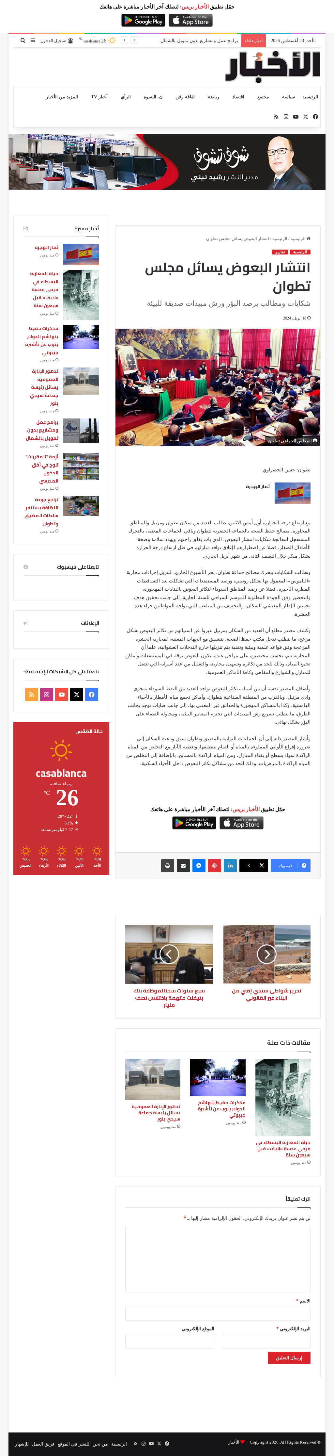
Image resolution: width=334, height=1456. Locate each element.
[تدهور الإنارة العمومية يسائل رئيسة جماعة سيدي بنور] (153, 1079)
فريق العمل (43, 1444)
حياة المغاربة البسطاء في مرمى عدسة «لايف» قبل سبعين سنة (283, 1148)
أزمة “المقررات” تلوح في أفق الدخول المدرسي (192, 40)
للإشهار (22, 1444)
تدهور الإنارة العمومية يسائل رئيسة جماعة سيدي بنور (156, 1112)
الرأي (126, 96)
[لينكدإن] (230, 865)
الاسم (303, 1301)
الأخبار (233, 1442)
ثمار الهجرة (258, 486)
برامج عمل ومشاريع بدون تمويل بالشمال (42, 430)
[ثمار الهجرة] (293, 493)
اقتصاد (238, 96)
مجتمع (263, 96)
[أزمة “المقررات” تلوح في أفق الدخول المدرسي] (81, 466)
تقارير (280, 252)
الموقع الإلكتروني (198, 1328)
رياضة (213, 96)
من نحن (100, 1444)
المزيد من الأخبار (62, 96)
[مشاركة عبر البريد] (183, 865)
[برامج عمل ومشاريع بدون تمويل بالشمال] (81, 430)
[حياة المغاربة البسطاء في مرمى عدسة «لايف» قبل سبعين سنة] (283, 1097)
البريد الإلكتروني (293, 1328)
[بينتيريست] (214, 865)
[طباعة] (167, 865)
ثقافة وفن (185, 96)
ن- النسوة (153, 96)
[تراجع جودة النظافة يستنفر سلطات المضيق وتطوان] (81, 506)
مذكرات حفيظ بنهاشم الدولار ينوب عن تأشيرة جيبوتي (222, 1108)
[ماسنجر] (198, 865)
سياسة (288, 96)
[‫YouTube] (61, 694)
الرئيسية (310, 96)
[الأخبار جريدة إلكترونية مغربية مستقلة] (273, 67)
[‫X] (76, 694)
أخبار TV (99, 96)
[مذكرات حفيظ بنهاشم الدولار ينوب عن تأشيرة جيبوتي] (218, 1077)
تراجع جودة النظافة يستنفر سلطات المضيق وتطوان (41, 511)
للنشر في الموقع (73, 1444)
